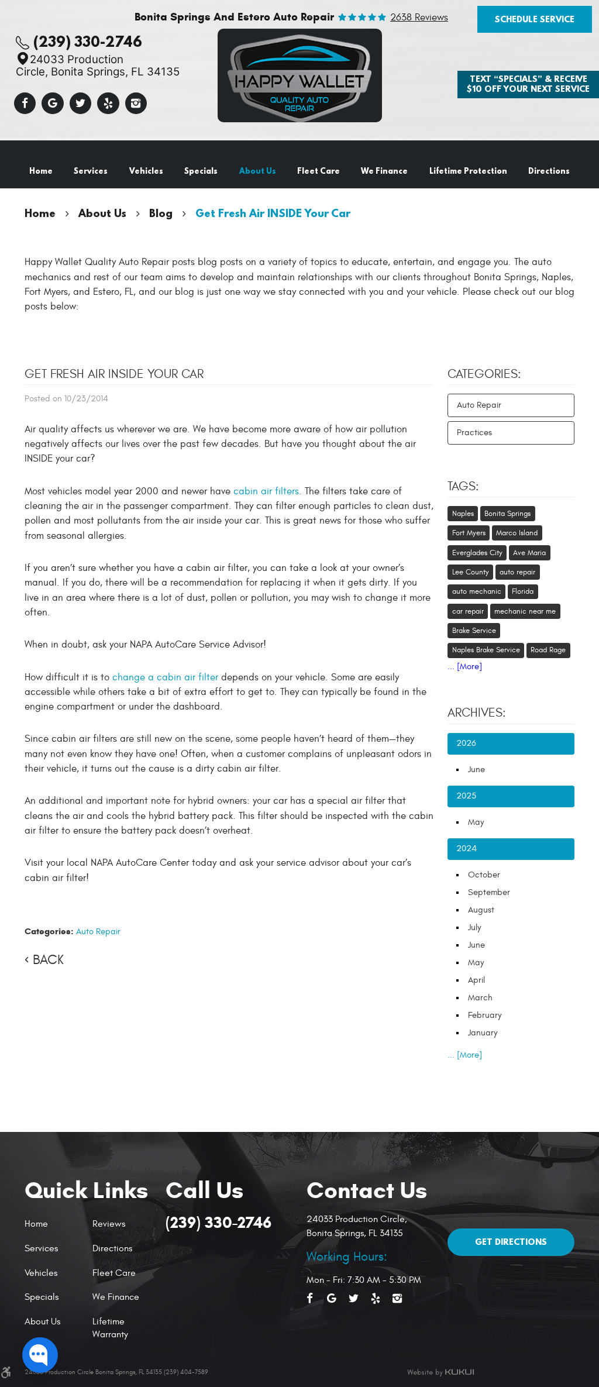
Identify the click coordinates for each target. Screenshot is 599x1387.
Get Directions (511, 1241)
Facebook (25, 103)
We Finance (384, 171)
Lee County (470, 572)
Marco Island (517, 533)
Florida (522, 591)
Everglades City (477, 552)
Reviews (108, 1224)
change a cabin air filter (165, 677)
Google (53, 103)
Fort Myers (469, 533)
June (476, 770)
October (484, 875)
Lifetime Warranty (110, 1328)
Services (91, 171)
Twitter (81, 103)
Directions (549, 171)
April (476, 980)
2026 (466, 743)
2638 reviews (419, 18)
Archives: (476, 713)
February (484, 1015)
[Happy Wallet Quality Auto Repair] (300, 75)
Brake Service (474, 630)
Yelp (108, 103)
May (476, 822)
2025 (466, 796)
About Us (257, 171)
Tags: (463, 487)
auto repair (517, 572)
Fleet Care (318, 171)
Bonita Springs (507, 513)
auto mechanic (476, 591)
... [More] (464, 667)
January (482, 1033)
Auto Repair (98, 932)
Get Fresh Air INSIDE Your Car (272, 213)
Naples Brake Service (486, 650)
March (480, 998)
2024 (466, 848)
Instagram (136, 103)
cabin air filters (266, 491)
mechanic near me (525, 611)
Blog (161, 213)
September (489, 892)
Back (48, 960)
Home (41, 171)
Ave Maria (529, 552)
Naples (463, 513)
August (481, 910)
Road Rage (548, 650)
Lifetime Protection (468, 171)
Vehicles (146, 171)
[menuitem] (41, 171)
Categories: (484, 374)
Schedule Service (534, 19)
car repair (468, 611)
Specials (201, 171)
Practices (474, 433)
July (474, 927)
